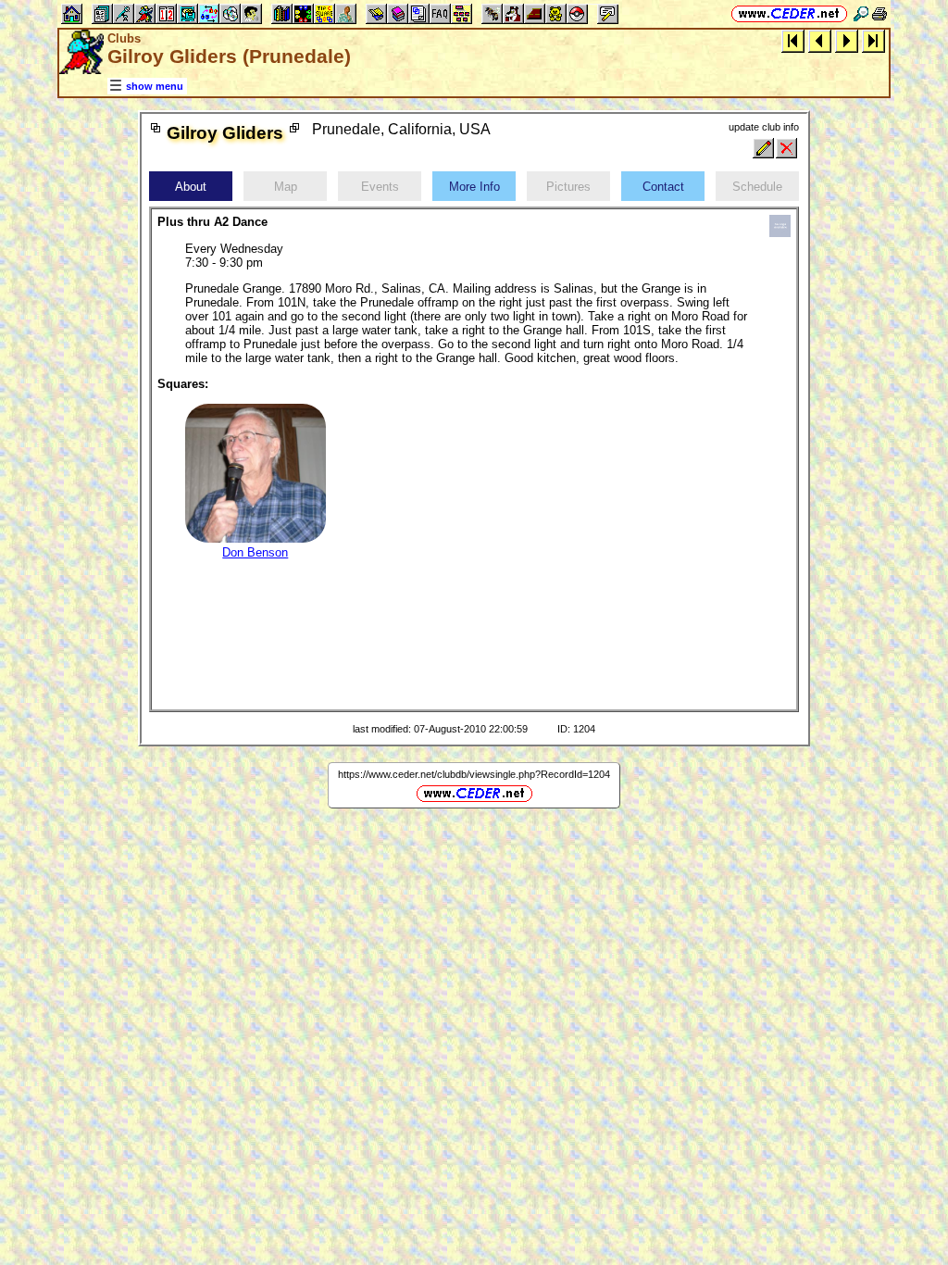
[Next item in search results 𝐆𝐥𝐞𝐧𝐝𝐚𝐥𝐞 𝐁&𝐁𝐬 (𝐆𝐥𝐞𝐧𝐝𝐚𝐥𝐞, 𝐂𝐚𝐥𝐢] (846, 40)
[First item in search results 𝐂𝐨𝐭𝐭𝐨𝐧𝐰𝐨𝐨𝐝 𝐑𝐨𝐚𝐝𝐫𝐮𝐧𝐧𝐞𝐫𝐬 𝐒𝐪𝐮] (793, 40)
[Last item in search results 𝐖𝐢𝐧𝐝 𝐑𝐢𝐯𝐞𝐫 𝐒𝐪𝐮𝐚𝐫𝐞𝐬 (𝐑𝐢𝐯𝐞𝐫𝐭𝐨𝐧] (873, 40)
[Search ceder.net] (861, 13)
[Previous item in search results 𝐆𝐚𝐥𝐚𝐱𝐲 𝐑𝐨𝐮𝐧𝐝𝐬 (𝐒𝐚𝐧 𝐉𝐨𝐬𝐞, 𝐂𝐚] (819, 40)
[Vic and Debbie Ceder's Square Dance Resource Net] (789, 13)
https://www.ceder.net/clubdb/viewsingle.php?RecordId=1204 (474, 774)
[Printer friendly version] (879, 13)
